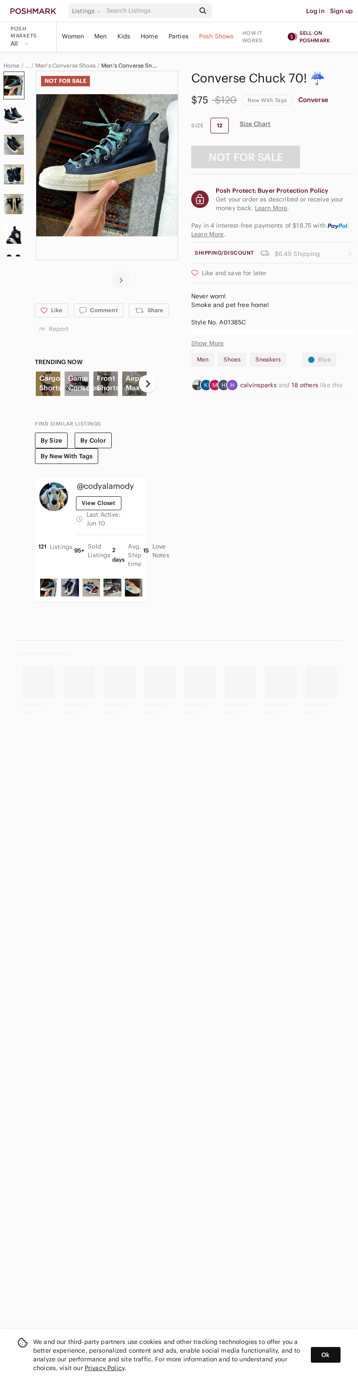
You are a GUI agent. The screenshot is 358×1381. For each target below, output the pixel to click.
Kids (124, 36)
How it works (252, 37)
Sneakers (268, 359)
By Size (51, 440)
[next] (121, 279)
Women (73, 36)
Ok (325, 1355)
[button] (87, 11)
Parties (179, 36)
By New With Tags (67, 456)
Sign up (341, 11)
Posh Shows (216, 36)
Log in (315, 11)
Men (100, 36)
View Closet (99, 503)
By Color (93, 440)
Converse (313, 99)
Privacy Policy (104, 1368)
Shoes (232, 359)
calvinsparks (259, 385)
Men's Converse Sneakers (129, 65)
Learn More (207, 234)
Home (149, 36)
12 (219, 125)
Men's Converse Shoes (65, 65)
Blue (324, 359)
